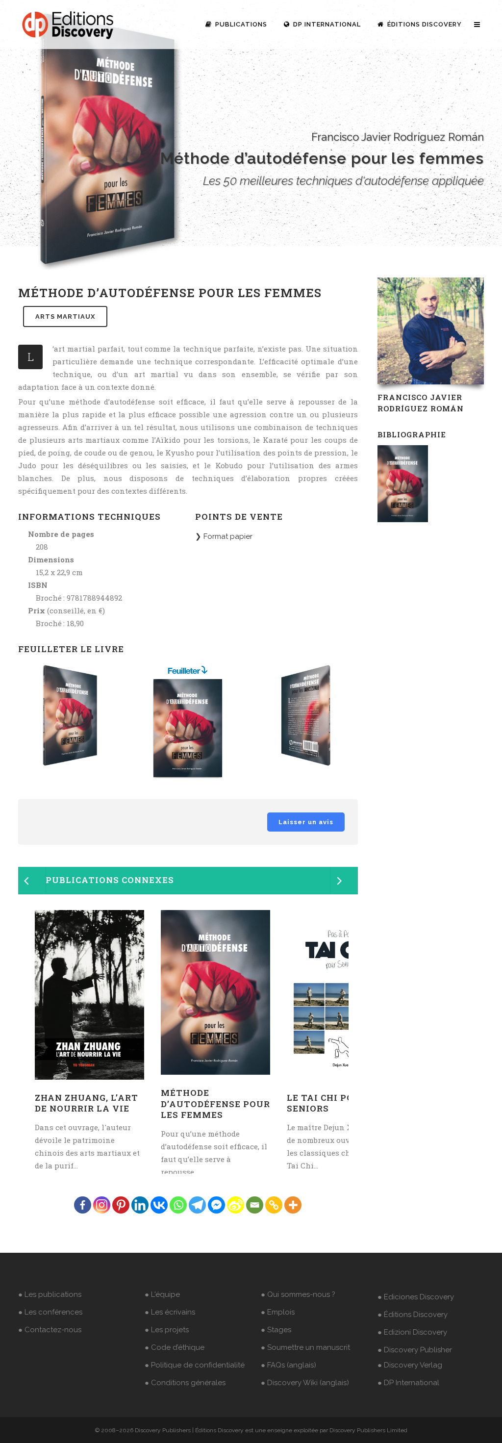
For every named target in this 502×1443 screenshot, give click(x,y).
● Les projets (167, 1329)
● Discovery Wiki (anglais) (305, 1382)
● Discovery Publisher (414, 1349)
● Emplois (278, 1312)
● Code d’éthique (174, 1347)
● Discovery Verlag (409, 1365)
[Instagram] (101, 1205)
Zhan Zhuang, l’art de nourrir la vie (86, 1103)
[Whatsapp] (178, 1205)
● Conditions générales (185, 1382)
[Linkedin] (140, 1205)
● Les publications (49, 1294)
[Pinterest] (120, 1205)
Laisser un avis (305, 822)
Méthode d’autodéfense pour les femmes (215, 1103)
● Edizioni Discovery (412, 1332)
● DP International (408, 1382)
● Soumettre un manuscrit (305, 1347)
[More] (292, 1205)
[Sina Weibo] (235, 1205)
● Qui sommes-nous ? (298, 1294)
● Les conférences (50, 1312)
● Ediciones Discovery (415, 1296)
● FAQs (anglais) (288, 1365)
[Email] (254, 1205)
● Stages (276, 1329)
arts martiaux (65, 316)
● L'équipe (162, 1294)
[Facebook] (82, 1205)
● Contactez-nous (49, 1329)
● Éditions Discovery (412, 1314)
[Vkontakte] (159, 1205)
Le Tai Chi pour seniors (327, 1103)
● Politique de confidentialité (195, 1365)
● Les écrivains (170, 1312)
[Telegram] (197, 1205)
